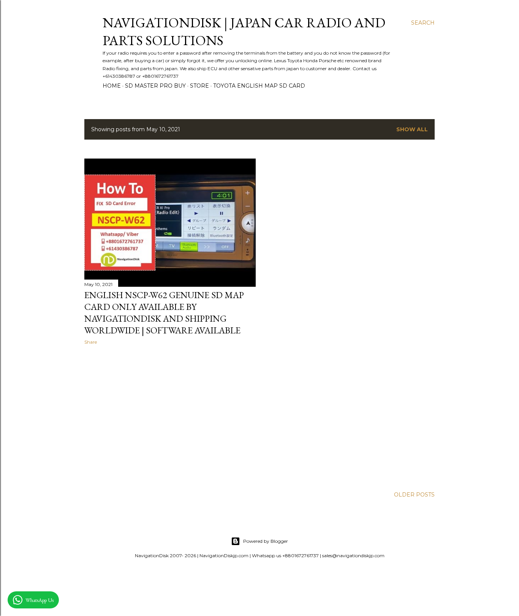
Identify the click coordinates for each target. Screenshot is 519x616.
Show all (412, 129)
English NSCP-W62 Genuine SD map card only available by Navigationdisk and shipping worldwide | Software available (164, 312)
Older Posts (414, 494)
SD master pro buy (155, 85)
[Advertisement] (170, 417)
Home (112, 85)
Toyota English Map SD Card (259, 85)
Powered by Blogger (265, 541)
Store (199, 85)
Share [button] (90, 342)
